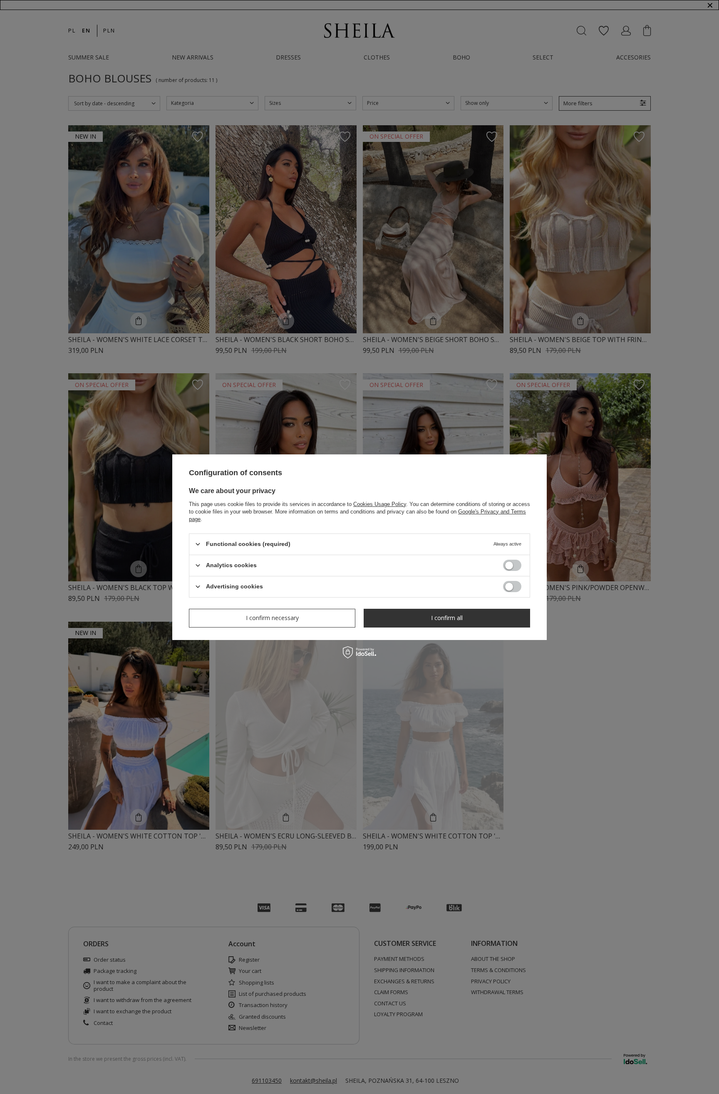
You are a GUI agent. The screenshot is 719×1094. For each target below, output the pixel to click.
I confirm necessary (272, 618)
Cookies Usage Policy (379, 504)
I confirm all (447, 618)
